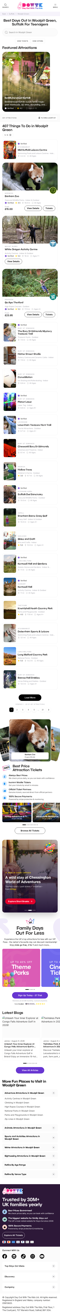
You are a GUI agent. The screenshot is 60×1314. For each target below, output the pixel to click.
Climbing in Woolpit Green (17, 1102)
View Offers (37, 41)
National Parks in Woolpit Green (20, 1111)
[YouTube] (42, 1257)
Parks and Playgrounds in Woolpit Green (24, 1115)
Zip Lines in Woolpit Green (17, 1119)
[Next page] (48, 710)
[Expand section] (54, 1127)
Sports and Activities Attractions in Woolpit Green (22, 1137)
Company (9, 1287)
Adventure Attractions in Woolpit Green (24, 1093)
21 (43, 710)
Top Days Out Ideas (14, 1266)
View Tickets (22, 41)
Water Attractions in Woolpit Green (22, 1147)
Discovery (10, 1276)
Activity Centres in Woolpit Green (20, 1098)
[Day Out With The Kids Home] (30, 5)
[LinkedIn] (14, 1257)
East (4, 14)
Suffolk (12, 14)
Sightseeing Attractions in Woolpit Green (25, 1156)
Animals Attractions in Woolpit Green (23, 1127)
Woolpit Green (23, 14)
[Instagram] (32, 1257)
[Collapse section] (54, 1093)
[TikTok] (23, 1257)
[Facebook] (4, 1257)
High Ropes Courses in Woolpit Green (22, 1106)
